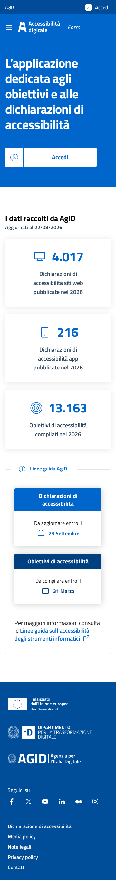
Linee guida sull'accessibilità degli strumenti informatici (52, 634)
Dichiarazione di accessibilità (40, 826)
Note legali (19, 847)
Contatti (17, 867)
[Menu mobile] (9, 27)
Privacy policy (23, 857)
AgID (9, 7)
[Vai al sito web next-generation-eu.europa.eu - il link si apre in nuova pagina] (38, 704)
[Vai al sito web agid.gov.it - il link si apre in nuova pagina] (44, 759)
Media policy (22, 836)
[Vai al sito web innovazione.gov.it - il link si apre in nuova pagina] (51, 732)
